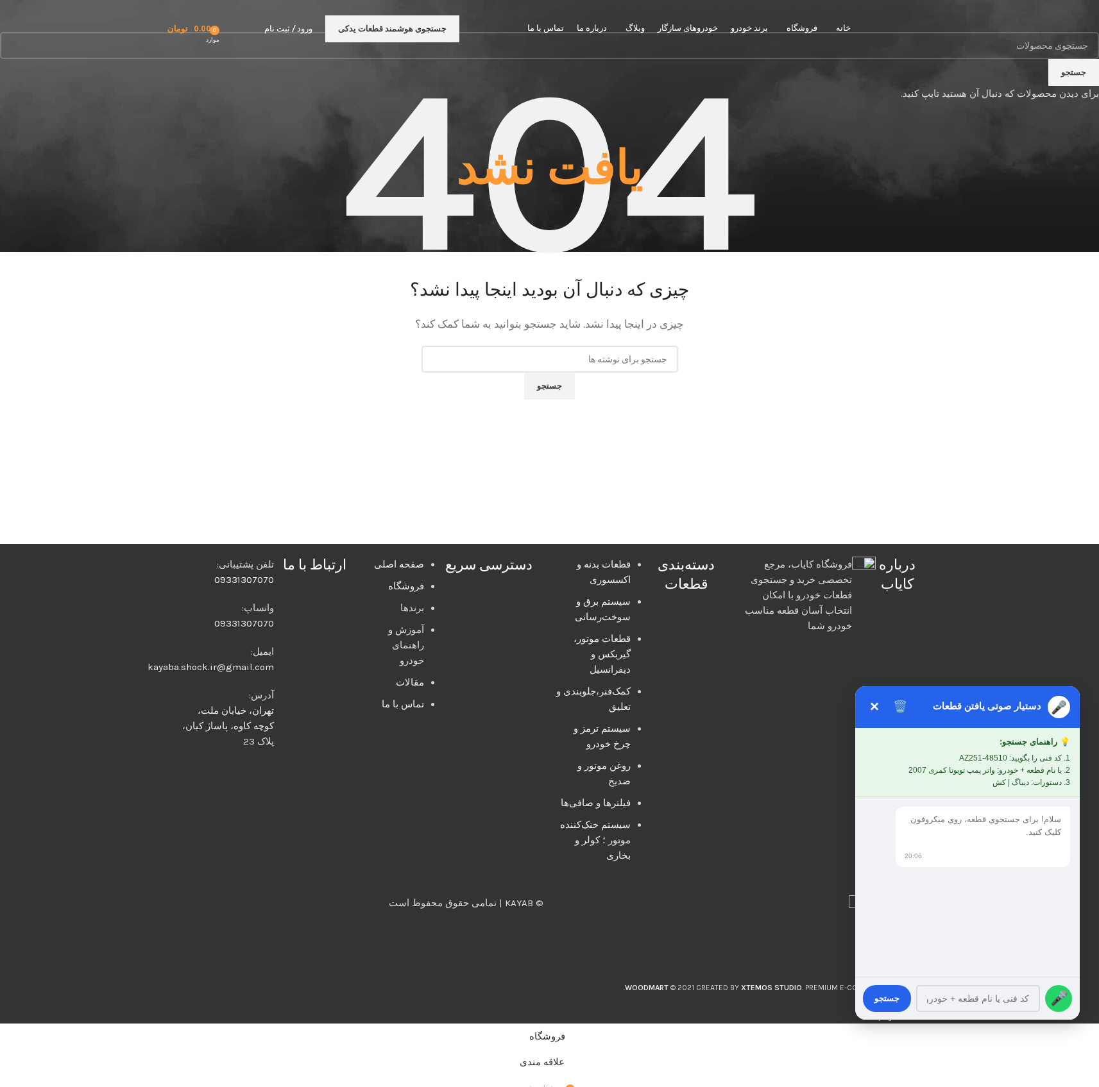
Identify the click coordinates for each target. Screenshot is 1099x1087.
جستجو (886, 998)
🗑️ (900, 706)
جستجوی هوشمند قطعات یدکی (392, 28)
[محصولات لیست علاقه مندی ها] (233, 29)
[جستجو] (251, 29)
